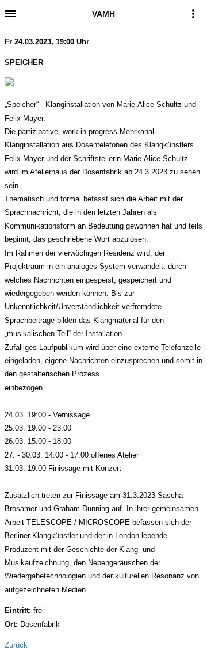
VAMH (103, 13)
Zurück (16, 645)
